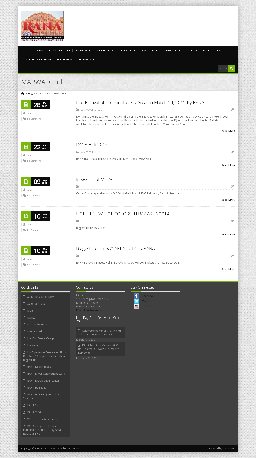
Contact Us (170, 50)
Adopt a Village (36, 303)
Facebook (148, 296)
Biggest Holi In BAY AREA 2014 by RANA (115, 248)
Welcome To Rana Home (42, 419)
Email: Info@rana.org (88, 310)
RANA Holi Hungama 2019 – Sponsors (42, 396)
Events (190, 50)
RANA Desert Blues (39, 366)
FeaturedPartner (37, 324)
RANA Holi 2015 (92, 144)
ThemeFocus (53, 448)
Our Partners (104, 50)
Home (27, 50)
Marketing (33, 345)
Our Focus (147, 50)
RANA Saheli (34, 405)
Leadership (125, 50)
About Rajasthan (59, 50)
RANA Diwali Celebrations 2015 (46, 373)
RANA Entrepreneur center (43, 380)
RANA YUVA (34, 412)
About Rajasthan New (40, 296)
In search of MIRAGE (96, 179)
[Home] (23, 93)
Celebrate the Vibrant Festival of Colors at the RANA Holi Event (99, 332)
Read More (228, 130)
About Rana (82, 50)
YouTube (147, 306)
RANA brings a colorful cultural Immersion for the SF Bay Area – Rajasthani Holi (43, 429)
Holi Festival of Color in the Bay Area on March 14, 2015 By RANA (140, 102)
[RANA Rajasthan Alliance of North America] (42, 25)
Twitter (146, 301)
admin (33, 113)
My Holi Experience (214, 50)
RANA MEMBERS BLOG (91, 109)
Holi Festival (65, 59)
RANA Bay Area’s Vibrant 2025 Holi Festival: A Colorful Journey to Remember (98, 348)
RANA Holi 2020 (36, 387)
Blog (40, 50)
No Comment (34, 118)
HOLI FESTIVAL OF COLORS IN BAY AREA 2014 (122, 214)
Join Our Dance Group (38, 59)
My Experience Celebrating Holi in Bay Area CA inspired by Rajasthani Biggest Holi (45, 356)
